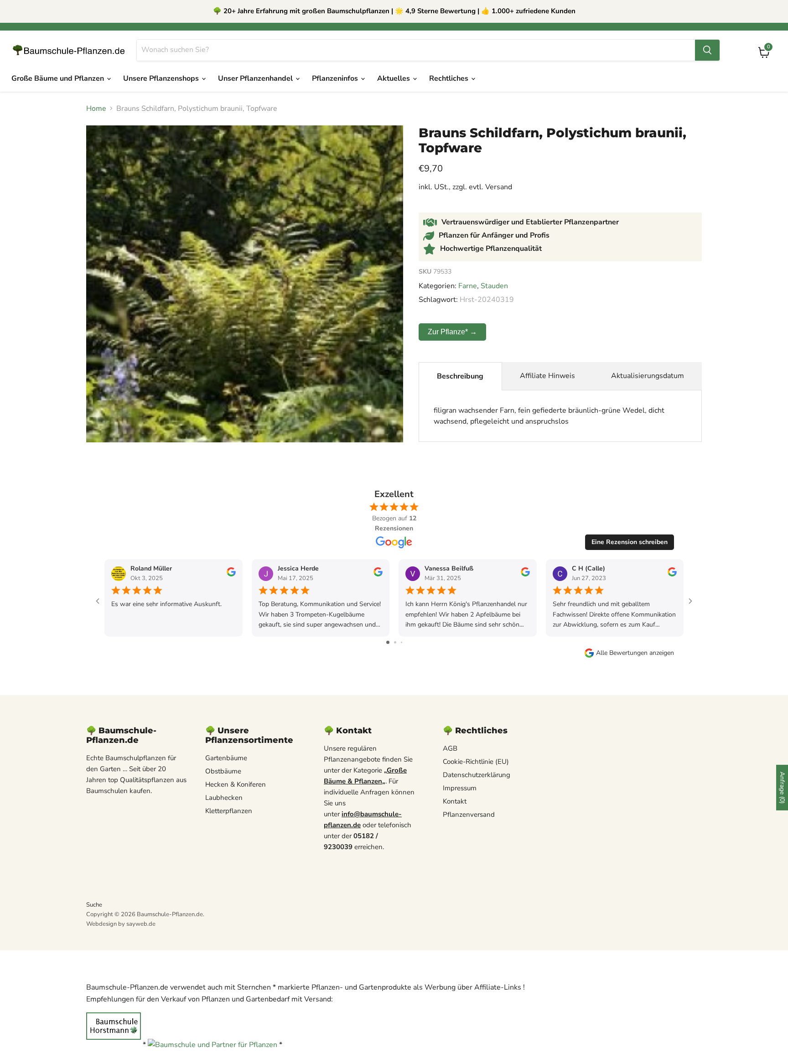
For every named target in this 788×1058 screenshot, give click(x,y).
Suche (94, 905)
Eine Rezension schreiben (629, 542)
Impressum (460, 788)
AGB (450, 748)
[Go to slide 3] (401, 642)
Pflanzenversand (469, 814)
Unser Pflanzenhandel (256, 78)
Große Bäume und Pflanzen (58, 78)
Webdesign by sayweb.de (121, 924)
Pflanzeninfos (336, 78)
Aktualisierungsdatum (647, 376)
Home (96, 108)
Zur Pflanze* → (452, 332)
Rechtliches (449, 78)
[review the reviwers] (231, 574)
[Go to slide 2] (395, 642)
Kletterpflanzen (228, 810)
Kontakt (455, 801)
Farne (467, 286)
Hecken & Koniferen (235, 784)
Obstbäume (223, 771)
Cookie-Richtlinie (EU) (476, 761)
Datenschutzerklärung (476, 774)
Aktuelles (394, 78)
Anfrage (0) (782, 788)
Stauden (494, 286)
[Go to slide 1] (387, 642)
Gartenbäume (226, 757)
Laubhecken (224, 797)
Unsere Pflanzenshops (162, 78)
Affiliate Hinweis (547, 376)
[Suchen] (707, 50)
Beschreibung (460, 376)
